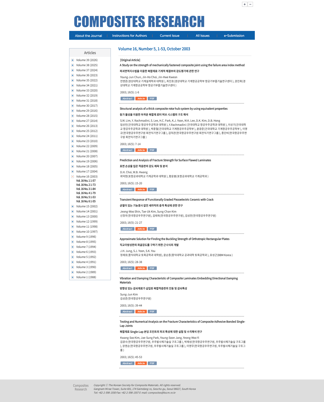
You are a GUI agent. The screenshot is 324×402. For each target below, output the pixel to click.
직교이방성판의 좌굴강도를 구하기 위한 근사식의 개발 (149, 245)
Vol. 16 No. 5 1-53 (85, 197)
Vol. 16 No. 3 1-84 (85, 188)
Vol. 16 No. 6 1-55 (85, 201)
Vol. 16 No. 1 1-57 (85, 180)
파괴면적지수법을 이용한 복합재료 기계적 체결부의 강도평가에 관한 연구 (159, 71)
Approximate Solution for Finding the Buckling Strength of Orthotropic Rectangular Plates (175, 239)
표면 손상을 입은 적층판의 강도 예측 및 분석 (144, 166)
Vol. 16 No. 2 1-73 (85, 184)
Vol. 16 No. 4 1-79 (85, 193)
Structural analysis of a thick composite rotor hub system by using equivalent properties (174, 108)
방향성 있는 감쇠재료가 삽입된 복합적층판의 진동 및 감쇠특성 (153, 288)
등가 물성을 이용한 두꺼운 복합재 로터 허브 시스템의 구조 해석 (154, 114)
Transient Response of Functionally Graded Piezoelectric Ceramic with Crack (167, 199)
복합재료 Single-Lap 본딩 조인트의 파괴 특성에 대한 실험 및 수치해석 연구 (161, 331)
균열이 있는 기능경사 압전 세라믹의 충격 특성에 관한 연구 (151, 205)
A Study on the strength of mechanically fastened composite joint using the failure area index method (182, 65)
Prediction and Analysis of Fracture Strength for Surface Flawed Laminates (165, 160)
